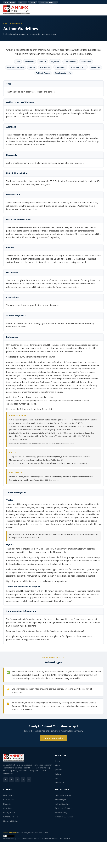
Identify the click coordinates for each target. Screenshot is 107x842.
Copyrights (7, 808)
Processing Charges (63, 808)
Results (32, 67)
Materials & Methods (15, 67)
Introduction (86, 61)
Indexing (58, 774)
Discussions (45, 67)
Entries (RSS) (43, 832)
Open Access (8, 795)
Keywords (55, 61)
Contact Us (59, 782)
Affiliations (29, 61)
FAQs (57, 778)
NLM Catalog (10, 2)
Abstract (42, 61)
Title (18, 61)
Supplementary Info (63, 73)
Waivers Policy (61, 812)
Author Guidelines (62, 804)
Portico (32, 2)
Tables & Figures (43, 73)
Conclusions (60, 67)
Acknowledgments (78, 67)
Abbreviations (70, 61)
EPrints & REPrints (10, 821)
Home (57, 761)
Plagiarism (7, 804)
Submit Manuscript (53, 738)
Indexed (22, 2)
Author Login (60, 799)
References (95, 67)
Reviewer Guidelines (64, 816)
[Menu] (101, 10)
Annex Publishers (10, 832)
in (5, 779)
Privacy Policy (9, 812)
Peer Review (8, 799)
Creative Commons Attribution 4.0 (57, 838)
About (57, 765)
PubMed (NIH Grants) (48, 2)
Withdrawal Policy (10, 816)
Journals (58, 769)
